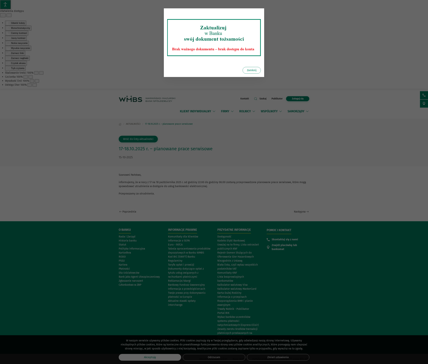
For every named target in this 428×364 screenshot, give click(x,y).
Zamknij (251, 70)
